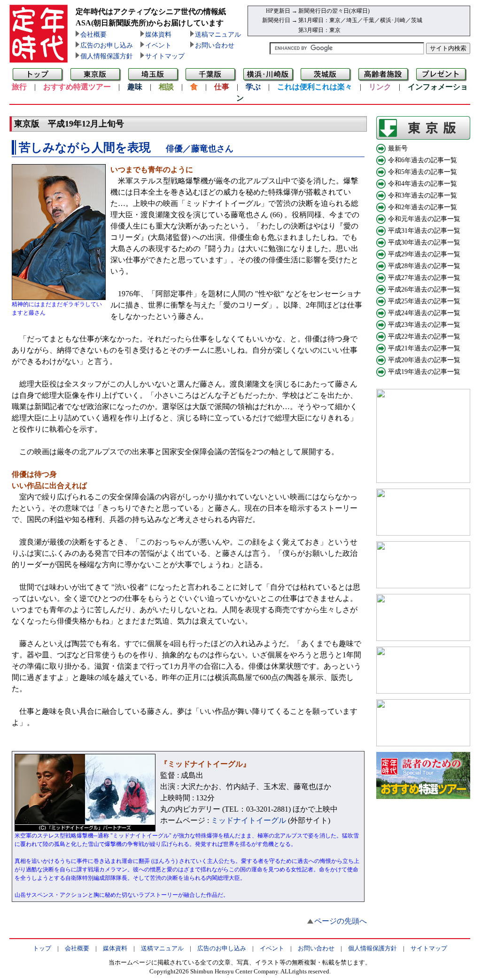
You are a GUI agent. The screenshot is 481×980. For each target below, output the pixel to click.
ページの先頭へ (340, 921)
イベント (158, 45)
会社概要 (93, 34)
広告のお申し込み (106, 45)
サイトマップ (165, 56)
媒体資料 (158, 34)
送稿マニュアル (218, 34)
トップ (42, 948)
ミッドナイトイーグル (248, 820)
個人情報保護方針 (106, 56)
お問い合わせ (214, 45)
